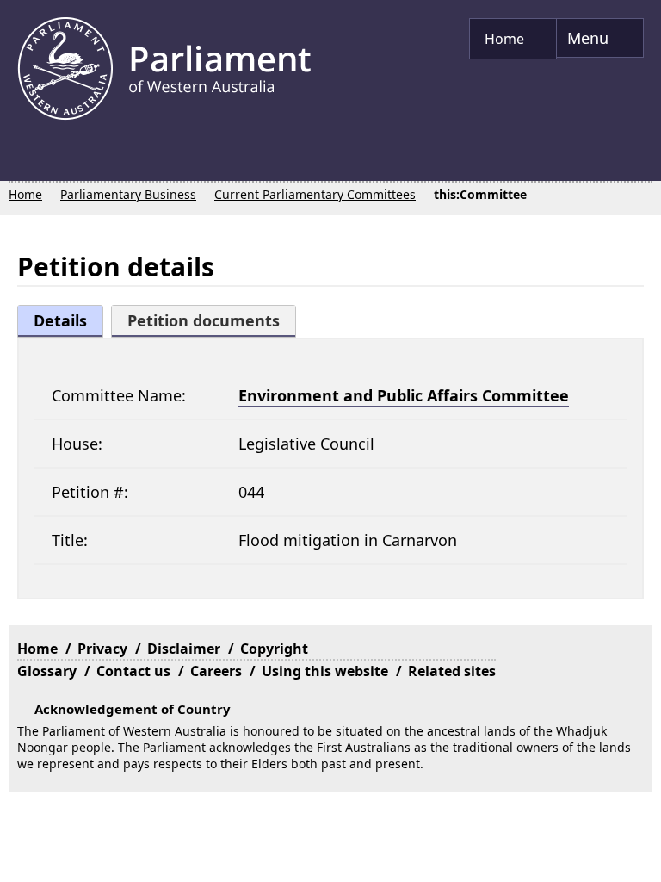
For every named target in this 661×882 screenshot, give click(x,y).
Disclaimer (183, 386)
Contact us (133, 409)
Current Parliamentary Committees (315, 194)
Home (506, 38)
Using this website (325, 409)
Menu (584, 43)
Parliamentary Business (128, 194)
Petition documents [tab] (203, 320)
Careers (216, 409)
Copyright (274, 386)
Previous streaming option (21, 158)
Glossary (47, 409)
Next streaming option (639, 158)
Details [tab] (60, 320)
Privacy (102, 386)
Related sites (452, 409)
